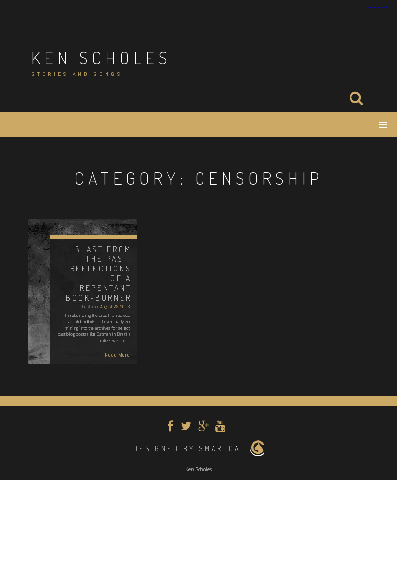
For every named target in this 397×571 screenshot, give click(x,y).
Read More (117, 355)
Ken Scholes (101, 57)
